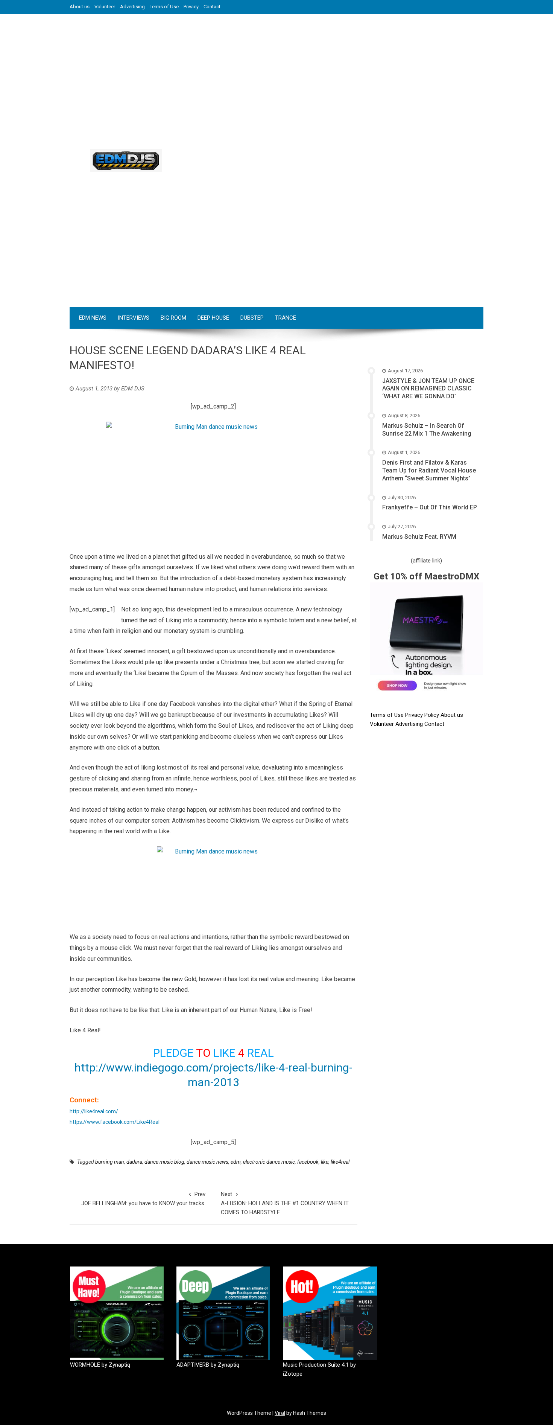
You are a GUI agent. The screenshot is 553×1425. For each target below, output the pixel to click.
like (324, 1162)
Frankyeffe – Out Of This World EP (429, 507)
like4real (340, 1162)
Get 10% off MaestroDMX (426, 576)
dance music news (207, 1162)
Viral (280, 1413)
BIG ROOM (173, 317)
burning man (109, 1162)
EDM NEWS (92, 317)
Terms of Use (164, 6)
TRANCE (285, 317)
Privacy (191, 6)
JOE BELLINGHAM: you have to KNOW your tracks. (143, 1199)
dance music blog (164, 1162)
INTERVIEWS (133, 317)
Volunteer (104, 6)
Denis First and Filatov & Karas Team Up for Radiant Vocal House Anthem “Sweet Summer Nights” (429, 470)
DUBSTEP (252, 317)
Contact (212, 6)
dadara (134, 1162)
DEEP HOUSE (213, 317)
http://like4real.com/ (94, 1111)
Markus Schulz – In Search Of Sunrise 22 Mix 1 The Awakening (426, 429)
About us (80, 6)
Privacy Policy (423, 715)
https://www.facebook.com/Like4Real (115, 1122)
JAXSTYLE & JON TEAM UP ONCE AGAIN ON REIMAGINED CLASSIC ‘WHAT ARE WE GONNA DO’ (428, 388)
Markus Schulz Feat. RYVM (419, 536)
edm (236, 1162)
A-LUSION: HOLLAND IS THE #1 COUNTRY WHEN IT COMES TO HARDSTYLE (285, 1203)
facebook (308, 1162)
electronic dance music (269, 1162)
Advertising (132, 6)
